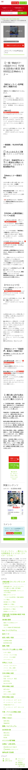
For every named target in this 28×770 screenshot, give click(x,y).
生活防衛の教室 (15, 19)
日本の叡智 (6, 676)
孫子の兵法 (6, 689)
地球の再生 (6, 721)
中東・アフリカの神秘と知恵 (11, 712)
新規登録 (14, 3)
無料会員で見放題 (8, 752)
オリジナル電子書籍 (8, 740)
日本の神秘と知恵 (8, 673)
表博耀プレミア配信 (9, 604)
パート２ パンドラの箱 (10, 655)
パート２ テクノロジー (10, 665)
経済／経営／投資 (7, 19)
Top (2, 19)
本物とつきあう (7, 718)
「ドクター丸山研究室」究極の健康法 (14, 597)
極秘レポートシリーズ (9, 595)
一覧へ (13, 518)
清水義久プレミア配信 (9, 602)
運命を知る (6, 732)
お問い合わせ (8, 760)
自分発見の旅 (6, 730)
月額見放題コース (19, 8)
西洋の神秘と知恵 (8, 697)
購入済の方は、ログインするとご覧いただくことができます (14, 475)
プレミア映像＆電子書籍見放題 (12, 627)
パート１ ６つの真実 (9, 657)
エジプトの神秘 (8, 715)
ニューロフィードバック (10, 670)
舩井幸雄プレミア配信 (9, 609)
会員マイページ (7, 8)
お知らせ (7, 759)
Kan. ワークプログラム (9, 630)
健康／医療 (5, 646)
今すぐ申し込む (14, 466)
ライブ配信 (6, 599)
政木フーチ (5, 634)
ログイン (22, 3)
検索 (22, 13)
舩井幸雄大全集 (8, 643)
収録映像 (6, 625)
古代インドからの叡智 (9, 694)
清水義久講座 (6, 620)
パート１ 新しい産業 (9, 668)
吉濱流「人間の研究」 (9, 744)
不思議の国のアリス (9, 705)
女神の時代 (6, 735)
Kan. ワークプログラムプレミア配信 (13, 606)
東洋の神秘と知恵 (8, 686)
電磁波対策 (6, 723)
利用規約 (20, 762)
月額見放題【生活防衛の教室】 (13, 513)
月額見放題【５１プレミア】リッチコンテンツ (13, 582)
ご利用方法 (20, 10)
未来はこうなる (7, 662)
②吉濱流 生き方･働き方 (10, 747)
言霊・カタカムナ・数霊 (10, 678)
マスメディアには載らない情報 (12, 649)
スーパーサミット (8, 659)
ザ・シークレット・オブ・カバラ (12, 700)
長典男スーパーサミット (10, 611)
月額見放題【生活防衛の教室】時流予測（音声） (13, 615)
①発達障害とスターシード (11, 749)
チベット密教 (7, 691)
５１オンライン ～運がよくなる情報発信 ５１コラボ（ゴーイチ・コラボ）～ (14, 553)
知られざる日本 (8, 683)
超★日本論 (7, 681)
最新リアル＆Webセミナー (11, 622)
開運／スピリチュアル (9, 726)
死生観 (5, 737)
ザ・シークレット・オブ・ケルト (12, 702)
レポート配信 (7, 652)
